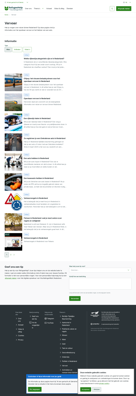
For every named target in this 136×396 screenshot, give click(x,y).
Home (6, 15)
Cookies (21, 335)
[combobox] (17, 2)
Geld (63, 344)
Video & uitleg (59, 8)
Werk (64, 339)
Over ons (28, 8)
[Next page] (14, 255)
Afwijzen (97, 389)
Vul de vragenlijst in (35, 325)
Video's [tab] (27, 49)
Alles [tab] (8, 49)
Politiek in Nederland (69, 361)
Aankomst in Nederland (66, 324)
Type (6, 45)
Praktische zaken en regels (69, 330)
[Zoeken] (112, 8)
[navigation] (39, 8)
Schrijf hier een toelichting (77, 276)
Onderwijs (65, 357)
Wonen (64, 335)
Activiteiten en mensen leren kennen (69, 371)
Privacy (20, 340)
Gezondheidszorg (68, 353)
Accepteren (86, 389)
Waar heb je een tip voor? (77, 266)
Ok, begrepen (35, 389)
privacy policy (104, 383)
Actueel (49, 8)
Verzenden (75, 298)
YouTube (50, 323)
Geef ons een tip (35, 317)
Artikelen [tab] (17, 49)
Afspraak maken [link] (124, 9)
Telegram (50, 319)
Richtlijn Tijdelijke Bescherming (68, 317)
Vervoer (65, 366)
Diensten (70, 8)
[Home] (14, 8)
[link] (14, 8)
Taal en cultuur (67, 348)
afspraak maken (11, 278)
